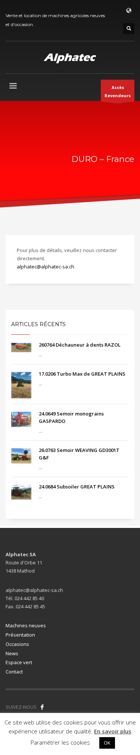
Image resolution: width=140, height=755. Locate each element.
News (12, 653)
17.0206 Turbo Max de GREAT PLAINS (82, 373)
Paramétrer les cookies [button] (60, 742)
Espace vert (19, 662)
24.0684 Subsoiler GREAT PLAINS (77, 486)
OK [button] (107, 742)
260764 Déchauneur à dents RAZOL (80, 344)
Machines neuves (26, 625)
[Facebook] (42, 707)
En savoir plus (112, 731)
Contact (14, 671)
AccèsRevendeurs (118, 91)
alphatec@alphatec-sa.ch (45, 266)
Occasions (17, 644)
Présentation (20, 634)
